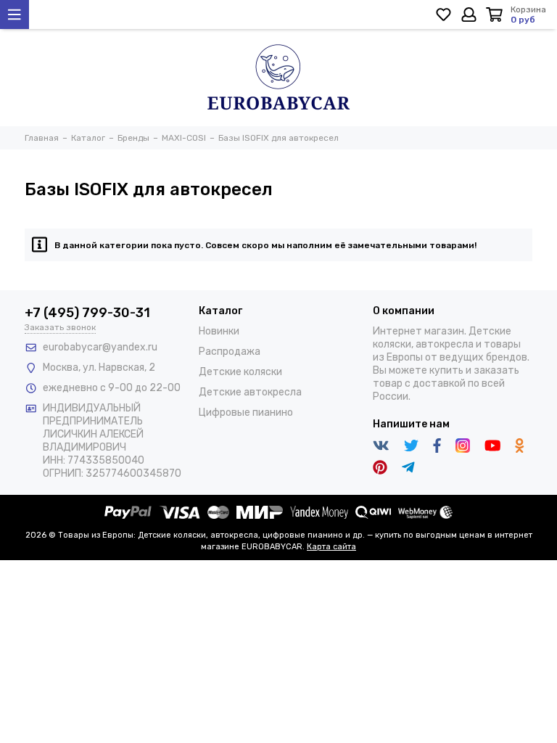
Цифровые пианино (246, 412)
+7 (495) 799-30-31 (87, 313)
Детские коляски (240, 372)
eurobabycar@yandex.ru (100, 347)
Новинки (219, 331)
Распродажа (229, 351)
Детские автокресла (250, 392)
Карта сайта (331, 546)
